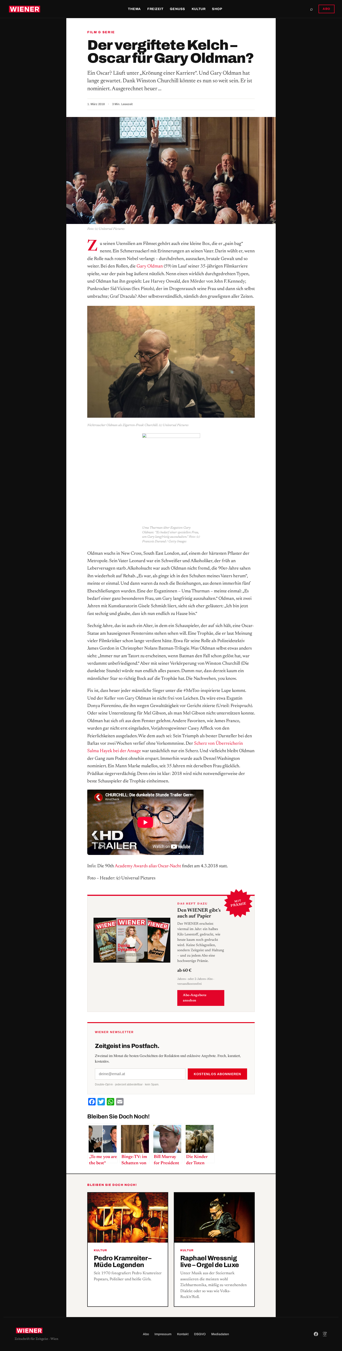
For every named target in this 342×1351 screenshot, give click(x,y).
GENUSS (177, 9)
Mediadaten (220, 1334)
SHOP (217, 9)
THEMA (134, 9)
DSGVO (200, 1334)
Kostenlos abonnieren (217, 1074)
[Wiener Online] (24, 9)
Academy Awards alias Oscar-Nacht (148, 866)
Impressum (162, 1334)
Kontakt (182, 1334)
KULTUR (198, 9)
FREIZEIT (155, 9)
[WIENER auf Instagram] (324, 1334)
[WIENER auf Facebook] (316, 1334)
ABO (326, 8)
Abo (146, 1334)
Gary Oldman (150, 266)
